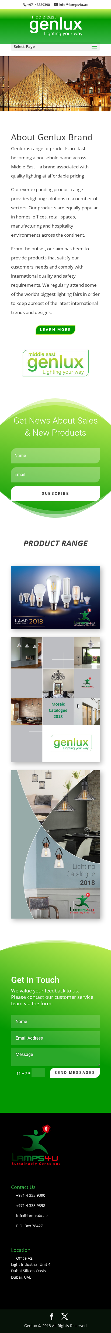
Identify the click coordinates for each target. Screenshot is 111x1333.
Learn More (55, 329)
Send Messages (74, 1072)
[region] (55, 83)
